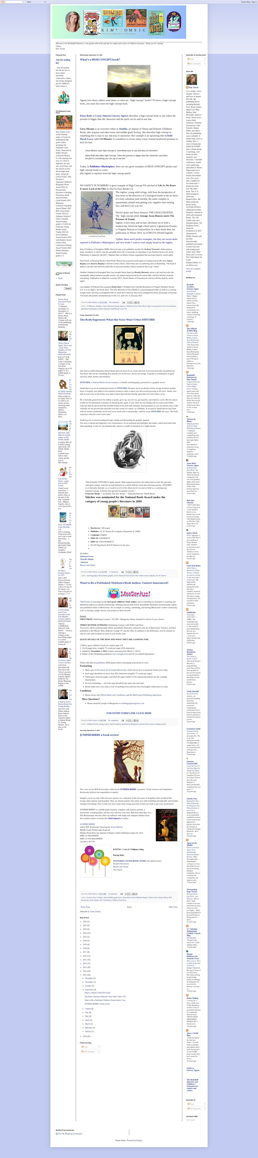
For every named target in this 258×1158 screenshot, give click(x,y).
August (88, 1009)
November (89, 982)
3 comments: (113, 894)
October (88, 986)
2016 (85, 956)
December (89, 978)
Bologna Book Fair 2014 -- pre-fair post (192, 896)
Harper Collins (148, 897)
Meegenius (134, 724)
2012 (85, 971)
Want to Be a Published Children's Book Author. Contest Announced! (124, 583)
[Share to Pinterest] (138, 302)
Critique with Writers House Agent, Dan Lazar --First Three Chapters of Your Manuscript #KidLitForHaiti (65, 343)
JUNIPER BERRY (87, 824)
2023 (85, 933)
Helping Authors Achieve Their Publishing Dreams (193, 426)
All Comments (89, 1052)
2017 (85, 952)
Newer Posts (85, 907)
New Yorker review (142, 576)
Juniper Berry (163, 897)
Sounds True (192, 799)
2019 (85, 945)
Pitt (101, 900)
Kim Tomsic (194, 88)
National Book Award (127, 576)
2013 (85, 967)
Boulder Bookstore (121, 864)
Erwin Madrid (117, 827)
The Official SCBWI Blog (192, 330)
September (89, 990)
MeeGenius (85, 602)
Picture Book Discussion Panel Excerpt (64, 301)
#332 (189, 535)
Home (129, 907)
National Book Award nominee (106, 382)
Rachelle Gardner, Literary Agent (193, 287)
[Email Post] (123, 302)
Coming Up (191, 1000)
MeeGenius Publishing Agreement (147, 695)
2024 (85, 929)
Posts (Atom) (95, 912)
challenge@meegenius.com (132, 703)
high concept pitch (154, 306)
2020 (85, 941)
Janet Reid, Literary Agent (193, 464)
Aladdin (123, 128)
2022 (85, 937)
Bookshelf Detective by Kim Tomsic (192, 377)
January (88, 1031)
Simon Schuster (104, 309)
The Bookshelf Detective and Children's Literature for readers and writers (192, 1085)
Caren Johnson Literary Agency (111, 115)
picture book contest (146, 724)
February (89, 1028)
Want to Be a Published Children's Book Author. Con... (106, 1000)
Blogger (139, 1140)
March (88, 1024)
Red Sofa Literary (190, 501)
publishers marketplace (89, 309)
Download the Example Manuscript (111, 670)
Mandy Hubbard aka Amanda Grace (193, 956)
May (87, 1016)
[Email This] (128, 302)
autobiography (92, 576)
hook (163, 306)
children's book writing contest (98, 724)
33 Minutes (91, 306)
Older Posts (173, 907)
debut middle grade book (113, 897)
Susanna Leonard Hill (192, 763)
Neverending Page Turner (192, 890)
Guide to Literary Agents (193, 1069)
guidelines (100, 662)
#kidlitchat (191, 612)
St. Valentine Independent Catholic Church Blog (193, 932)
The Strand (117, 869)
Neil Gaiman (94, 900)
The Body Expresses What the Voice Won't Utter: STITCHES (117, 320)
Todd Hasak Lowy (117, 309)
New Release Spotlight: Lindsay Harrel (193, 293)
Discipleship (191, 938)
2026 (85, 922)
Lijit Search (190, 1120)
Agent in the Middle (192, 844)
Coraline (99, 897)
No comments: (114, 302)
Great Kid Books (193, 566)
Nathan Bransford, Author (191, 652)
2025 (85, 925)
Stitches (152, 576)
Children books (131, 306)
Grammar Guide (193, 729)
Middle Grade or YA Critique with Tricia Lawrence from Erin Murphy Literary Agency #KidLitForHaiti (65, 610)
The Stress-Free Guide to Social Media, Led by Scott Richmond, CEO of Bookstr (193, 337)
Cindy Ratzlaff (193, 691)
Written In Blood (191, 420)
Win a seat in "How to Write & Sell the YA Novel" (193, 963)
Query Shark (192, 533)
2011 (85, 975)
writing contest (160, 724)
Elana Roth (142, 306)
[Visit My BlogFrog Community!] (69, 1134)
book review (91, 897)
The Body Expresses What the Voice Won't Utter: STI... (106, 997)
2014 (85, 963)
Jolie (155, 897)
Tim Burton (107, 900)
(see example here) (120, 654)
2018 (85, 948)
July (87, 1012)
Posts (85, 1047)
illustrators (126, 724)
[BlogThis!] (130, 302)
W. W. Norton (161, 576)
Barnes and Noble (87, 565)
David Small (102, 576)
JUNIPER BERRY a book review (99, 735)
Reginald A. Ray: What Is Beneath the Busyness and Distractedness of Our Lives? (193, 805)
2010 (85, 1036)
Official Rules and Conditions (112, 695)
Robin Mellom (192, 998)
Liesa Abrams (171, 306)
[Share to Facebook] (136, 302)
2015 (85, 960)
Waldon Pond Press (119, 900)
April (87, 1020)
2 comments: (114, 572)
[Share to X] (133, 302)
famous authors (115, 724)
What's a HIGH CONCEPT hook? (100, 60)
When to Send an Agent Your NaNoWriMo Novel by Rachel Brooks (193, 852)
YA (125, 309)
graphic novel (113, 576)
